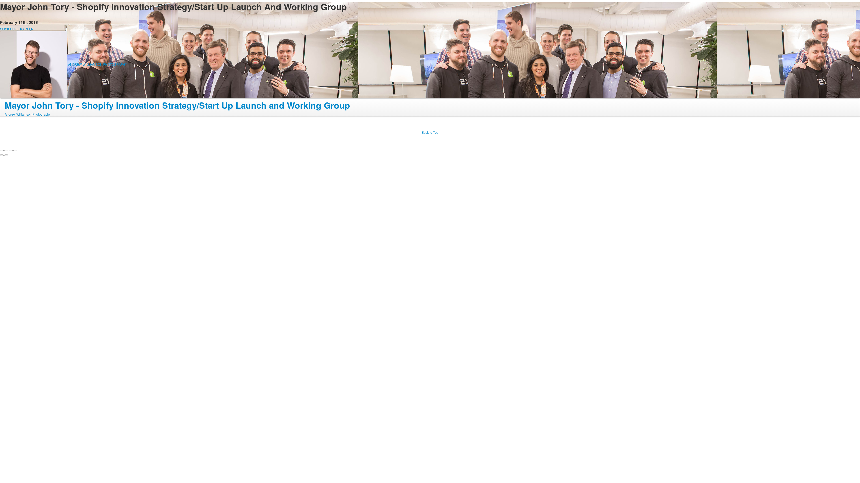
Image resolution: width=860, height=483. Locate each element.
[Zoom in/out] (15, 150)
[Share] (6, 150)
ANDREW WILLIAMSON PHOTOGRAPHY (97, 64)
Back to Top (430, 132)
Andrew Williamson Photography (28, 114)
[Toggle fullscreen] (11, 150)
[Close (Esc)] (2, 150)
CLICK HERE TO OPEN (16, 29)
